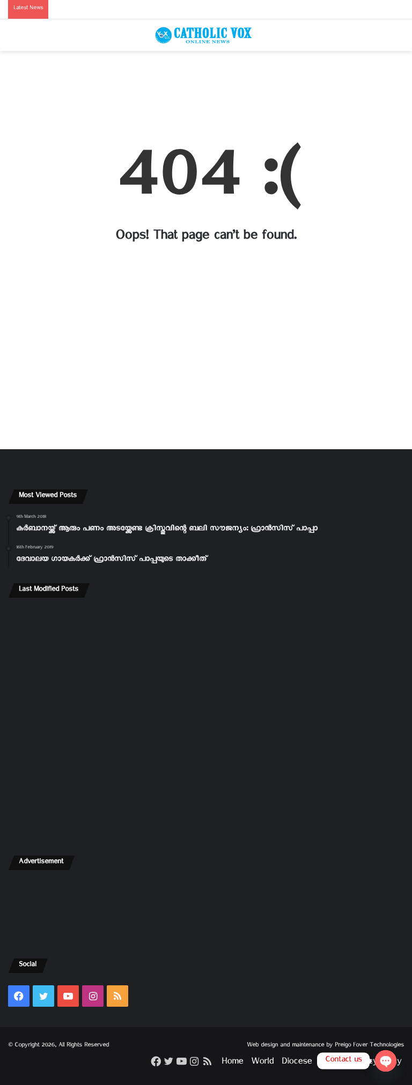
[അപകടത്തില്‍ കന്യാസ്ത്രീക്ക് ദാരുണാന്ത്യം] (206, 799)
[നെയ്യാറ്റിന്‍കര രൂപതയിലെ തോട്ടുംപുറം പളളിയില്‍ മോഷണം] (339, 799)
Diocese (297, 1063)
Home (232, 1063)
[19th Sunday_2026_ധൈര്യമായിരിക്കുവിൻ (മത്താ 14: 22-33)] (206, 644)
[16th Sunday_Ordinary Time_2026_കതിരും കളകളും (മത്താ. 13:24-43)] (339, 644)
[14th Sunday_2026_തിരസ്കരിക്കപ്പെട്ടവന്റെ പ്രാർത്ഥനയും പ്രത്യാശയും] (339, 722)
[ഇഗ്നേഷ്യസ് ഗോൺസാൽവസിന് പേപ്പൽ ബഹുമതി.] (72, 644)
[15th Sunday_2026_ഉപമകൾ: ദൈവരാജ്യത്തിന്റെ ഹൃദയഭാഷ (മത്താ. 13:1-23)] (72, 722)
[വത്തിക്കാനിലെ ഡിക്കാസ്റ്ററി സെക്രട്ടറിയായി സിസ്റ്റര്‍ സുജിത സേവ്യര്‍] (72, 799)
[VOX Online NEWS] (206, 35)
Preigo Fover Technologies (369, 1046)
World (262, 1063)
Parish (331, 1063)
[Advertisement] (206, 92)
